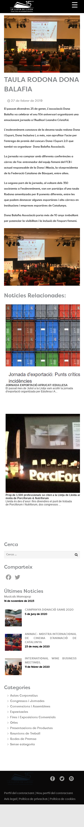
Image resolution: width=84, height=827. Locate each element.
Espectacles (19, 711)
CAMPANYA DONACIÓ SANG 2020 (49, 609)
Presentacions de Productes (31, 728)
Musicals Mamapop (17, 596)
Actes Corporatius (24, 695)
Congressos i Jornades (27, 701)
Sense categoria (22, 744)
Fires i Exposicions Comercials (33, 717)
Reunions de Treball (25, 733)
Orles (14, 722)
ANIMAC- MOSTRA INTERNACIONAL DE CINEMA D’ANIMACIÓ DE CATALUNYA (51, 638)
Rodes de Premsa (23, 739)
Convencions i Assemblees (30, 706)
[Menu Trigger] (75, 5)
